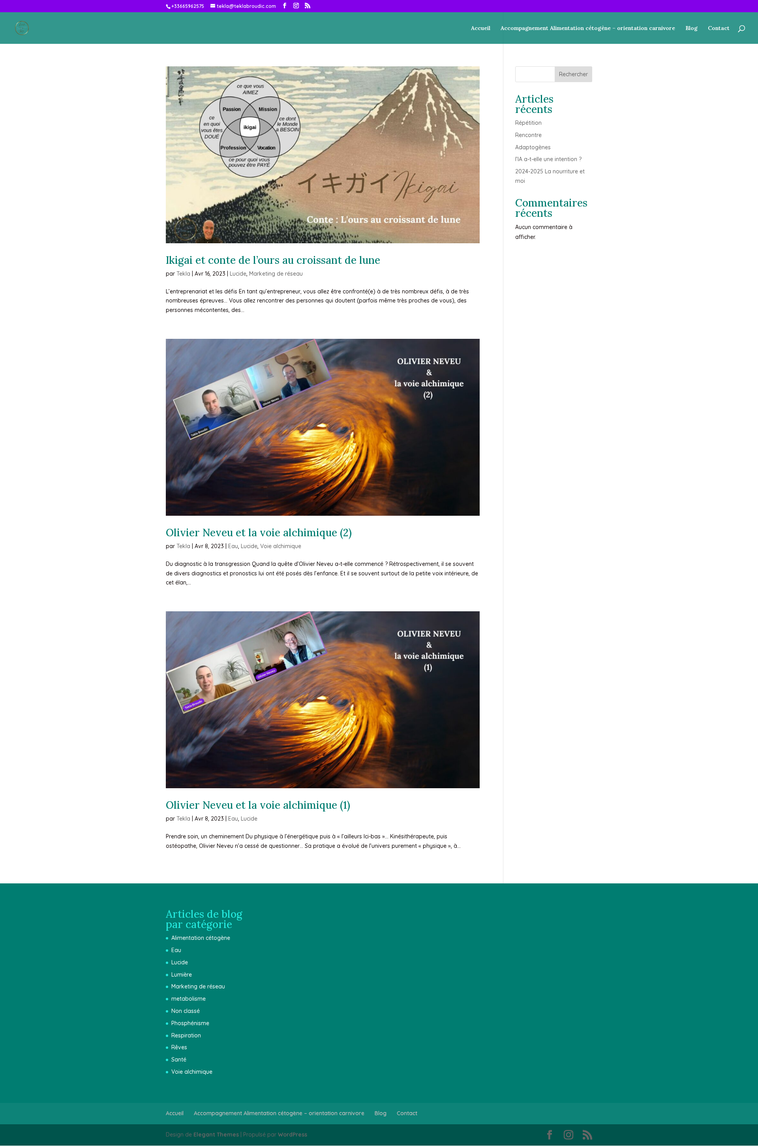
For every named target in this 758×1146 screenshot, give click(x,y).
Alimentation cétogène (200, 937)
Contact (719, 28)
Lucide (238, 273)
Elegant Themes (216, 1134)
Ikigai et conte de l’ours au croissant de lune (273, 260)
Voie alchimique (280, 546)
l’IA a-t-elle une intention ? (548, 159)
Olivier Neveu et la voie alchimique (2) (259, 532)
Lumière (181, 974)
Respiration (186, 1035)
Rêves (179, 1047)
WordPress (292, 1134)
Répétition (528, 122)
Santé (178, 1059)
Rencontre (528, 135)
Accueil (480, 28)
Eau (233, 546)
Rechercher (573, 74)
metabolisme (188, 998)
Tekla (183, 273)
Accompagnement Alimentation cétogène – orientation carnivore (588, 28)
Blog (691, 28)
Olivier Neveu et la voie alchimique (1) (258, 805)
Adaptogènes (533, 147)
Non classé (185, 1010)
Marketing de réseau (276, 273)
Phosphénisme (190, 1023)
